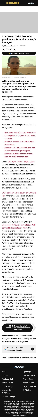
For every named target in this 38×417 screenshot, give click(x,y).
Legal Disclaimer (29, 386)
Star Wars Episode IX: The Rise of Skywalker (22, 357)
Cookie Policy (7, 386)
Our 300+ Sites (29, 375)
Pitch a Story (28, 379)
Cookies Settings (8, 396)
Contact (5, 375)
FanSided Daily (8, 379)
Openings (27, 372)
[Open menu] (3, 3)
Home (4, 357)
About (4, 372)
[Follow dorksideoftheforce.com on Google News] (32, 349)
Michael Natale (9, 46)
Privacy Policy (7, 383)
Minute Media (12, 401)
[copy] (14, 49)
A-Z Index (27, 390)
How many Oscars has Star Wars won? (20, 133)
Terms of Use (28, 383)
